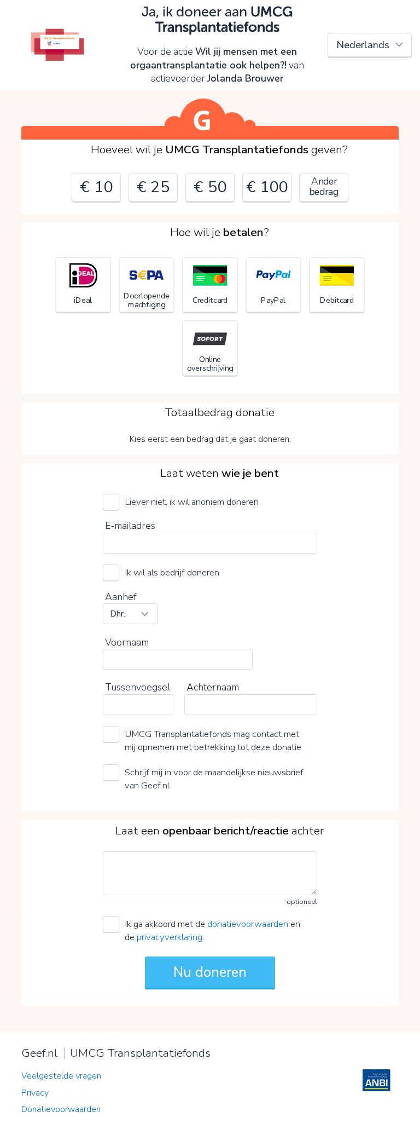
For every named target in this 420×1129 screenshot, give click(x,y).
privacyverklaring (169, 937)
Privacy (35, 1093)
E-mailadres (130, 525)
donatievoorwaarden (247, 924)
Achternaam (212, 687)
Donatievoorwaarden (61, 1109)
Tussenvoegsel (137, 687)
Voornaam (127, 642)
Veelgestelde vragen (61, 1076)
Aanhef (121, 596)
